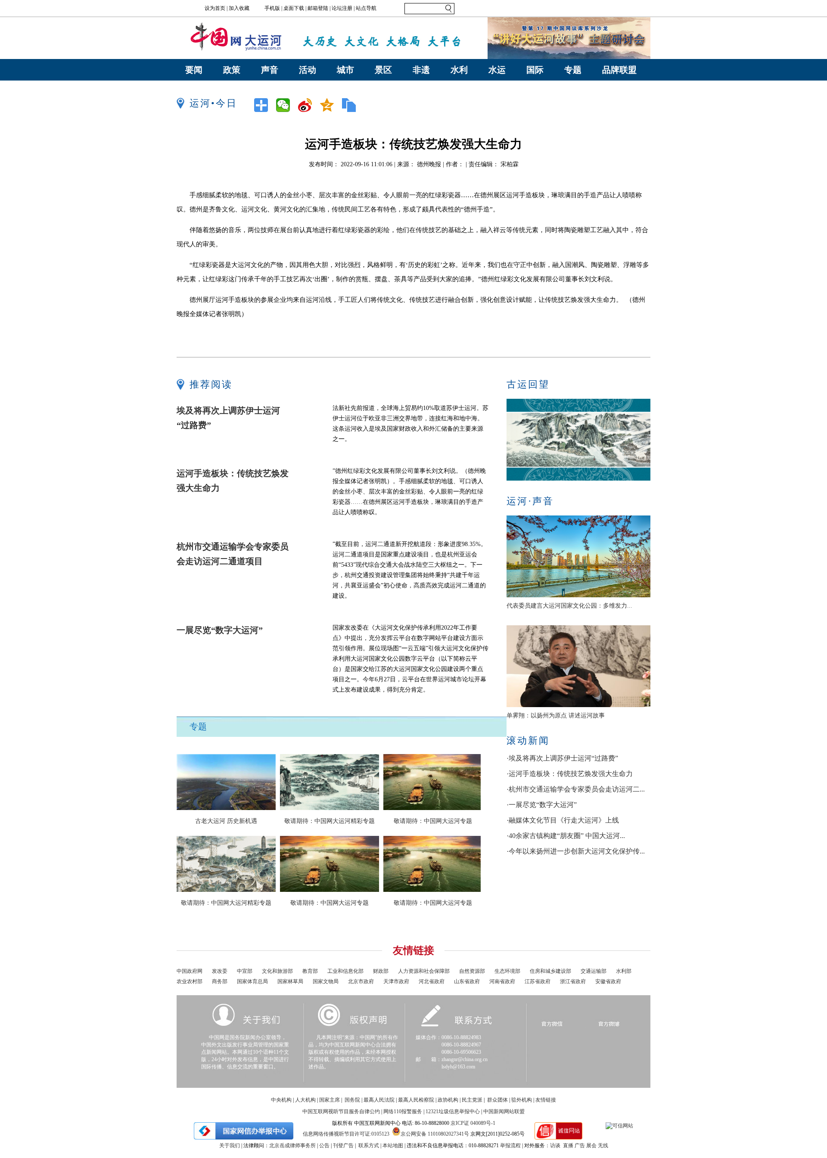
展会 (591, 1145)
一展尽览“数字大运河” (220, 630)
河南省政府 (502, 981)
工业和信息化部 (345, 971)
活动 (307, 70)
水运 (497, 70)
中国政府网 (189, 971)
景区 (383, 70)
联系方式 (368, 1145)
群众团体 (497, 1100)
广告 (580, 1145)
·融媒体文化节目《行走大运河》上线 (563, 820)
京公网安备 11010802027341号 (435, 1133)
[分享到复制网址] (351, 105)
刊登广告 (343, 1145)
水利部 (623, 971)
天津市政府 (396, 981)
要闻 (193, 70)
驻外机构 (521, 1100)
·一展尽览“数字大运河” (542, 804)
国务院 (352, 1100)
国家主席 (329, 1100)
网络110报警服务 (402, 1111)
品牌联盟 (619, 70)
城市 (345, 70)
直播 (568, 1145)
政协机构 (448, 1100)
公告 (324, 1145)
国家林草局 (290, 981)
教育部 (310, 971)
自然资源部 (472, 971)
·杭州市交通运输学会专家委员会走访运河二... (576, 789)
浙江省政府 (573, 981)
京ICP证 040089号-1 (473, 1123)
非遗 (421, 70)
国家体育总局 (252, 981)
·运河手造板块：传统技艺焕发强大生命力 (570, 773)
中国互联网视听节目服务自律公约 (341, 1111)
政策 (231, 70)
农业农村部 (189, 981)
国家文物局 (326, 981)
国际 (535, 70)
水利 (459, 70)
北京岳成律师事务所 (292, 1145)
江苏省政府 (537, 981)
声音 (269, 70)
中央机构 (281, 1100)
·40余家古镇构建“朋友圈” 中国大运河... (566, 835)
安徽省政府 (608, 981)
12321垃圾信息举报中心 (453, 1111)
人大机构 (305, 1100)
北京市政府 (361, 981)
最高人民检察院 (416, 1100)
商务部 (219, 981)
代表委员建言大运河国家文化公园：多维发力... (569, 605)
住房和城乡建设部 (550, 971)
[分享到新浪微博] (307, 105)
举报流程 (510, 1145)
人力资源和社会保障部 (424, 971)
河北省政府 (432, 981)
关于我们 (229, 1145)
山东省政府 (467, 981)
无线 (603, 1145)
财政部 (381, 971)
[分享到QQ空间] (329, 105)
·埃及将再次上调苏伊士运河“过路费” (562, 758)
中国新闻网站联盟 (504, 1111)
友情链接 (545, 1100)
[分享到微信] (285, 105)
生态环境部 (507, 971)
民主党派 (472, 1100)
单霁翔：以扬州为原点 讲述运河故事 (556, 715)
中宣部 (244, 971)
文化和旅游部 (277, 971)
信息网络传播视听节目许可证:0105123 (346, 1134)
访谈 (555, 1145)
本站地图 (392, 1145)
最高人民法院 (379, 1100)
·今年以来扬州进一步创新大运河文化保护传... (576, 851)
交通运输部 (593, 971)
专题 (572, 70)
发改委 (219, 971)
